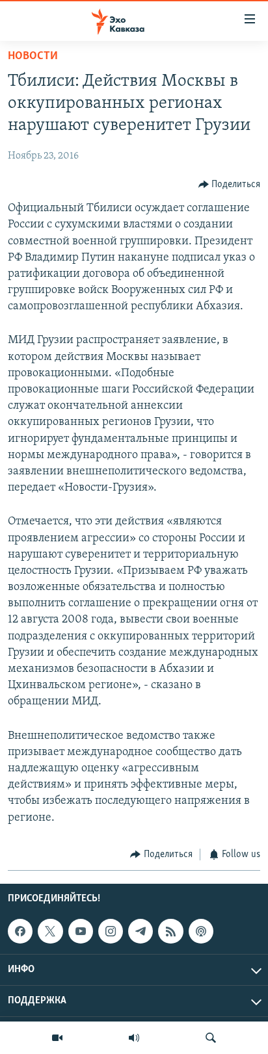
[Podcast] (201, 931)
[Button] (229, 184)
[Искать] (210, 1038)
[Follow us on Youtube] (80, 931)
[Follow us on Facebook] (20, 931)
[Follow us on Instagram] (110, 931)
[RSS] (170, 931)
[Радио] (134, 1038)
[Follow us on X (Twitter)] (50, 931)
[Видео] (57, 1038)
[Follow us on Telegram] (140, 931)
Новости (33, 56)
